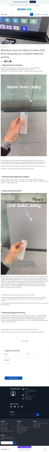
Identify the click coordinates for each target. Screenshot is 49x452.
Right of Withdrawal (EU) (22, 429)
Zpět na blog (25, 340)
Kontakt (18, 423)
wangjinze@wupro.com (30, 396)
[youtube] (15, 406)
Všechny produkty (4, 423)
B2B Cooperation (4, 428)
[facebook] (11, 406)
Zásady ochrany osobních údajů (40, 423)
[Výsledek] (31, 14)
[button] (4, 14)
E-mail (28, 354)
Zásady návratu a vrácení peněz (23, 427)
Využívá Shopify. (28, 450)
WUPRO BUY (23, 450)
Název (6, 354)
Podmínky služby (36, 424)
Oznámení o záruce (37, 427)
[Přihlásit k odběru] (37, 414)
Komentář (7, 360)
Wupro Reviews (4, 429)
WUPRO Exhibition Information (7, 431)
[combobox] (21, 14)
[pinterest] (22, 406)
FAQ (1, 425)
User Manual (19, 432)
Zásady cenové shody (21, 428)
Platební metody (36, 425)
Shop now (33, 1)
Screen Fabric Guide (21, 431)
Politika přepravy (20, 425)
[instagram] (18, 406)
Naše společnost (4, 424)
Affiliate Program (4, 427)
